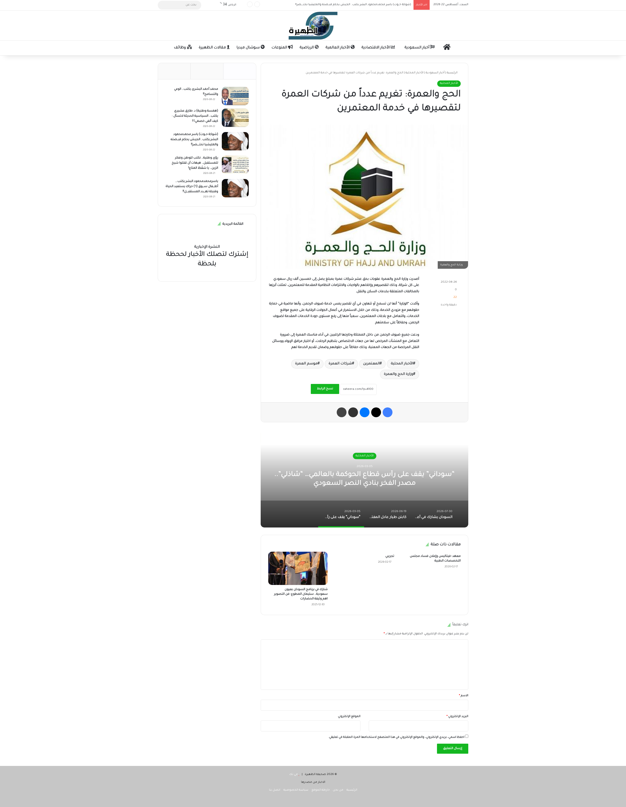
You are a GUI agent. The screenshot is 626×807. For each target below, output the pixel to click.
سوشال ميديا (248, 48)
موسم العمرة (306, 364)
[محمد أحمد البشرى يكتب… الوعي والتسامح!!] (235, 96)
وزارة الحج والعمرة (398, 374)
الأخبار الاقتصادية (376, 48)
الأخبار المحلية (414, 73)
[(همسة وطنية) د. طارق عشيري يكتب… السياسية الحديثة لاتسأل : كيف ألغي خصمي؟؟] (235, 118)
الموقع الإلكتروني (349, 716)
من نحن (338, 790)
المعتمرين (371, 364)
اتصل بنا (274, 790)
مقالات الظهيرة (213, 48)
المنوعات (279, 48)
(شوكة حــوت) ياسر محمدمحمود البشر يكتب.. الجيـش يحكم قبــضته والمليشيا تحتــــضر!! (194, 139)
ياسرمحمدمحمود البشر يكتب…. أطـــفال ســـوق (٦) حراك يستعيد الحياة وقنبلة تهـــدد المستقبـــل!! (192, 186)
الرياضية (307, 48)
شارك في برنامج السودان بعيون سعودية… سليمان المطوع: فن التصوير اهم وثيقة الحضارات (301, 594)
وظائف (180, 48)
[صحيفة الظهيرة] (313, 25)
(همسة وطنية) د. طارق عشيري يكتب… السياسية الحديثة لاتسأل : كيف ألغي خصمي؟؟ (195, 116)
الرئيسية (452, 73)
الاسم (463, 695)
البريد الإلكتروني (457, 716)
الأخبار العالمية (338, 48)
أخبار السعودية (417, 48)
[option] (364, 478)
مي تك (293, 774)
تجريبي (389, 556)
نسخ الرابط (325, 389)
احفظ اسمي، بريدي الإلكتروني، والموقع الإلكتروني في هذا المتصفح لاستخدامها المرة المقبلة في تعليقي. (396, 737)
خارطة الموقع (321, 790)
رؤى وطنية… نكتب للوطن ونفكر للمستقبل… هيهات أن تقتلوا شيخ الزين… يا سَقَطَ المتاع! (353, 4)
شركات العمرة (340, 364)
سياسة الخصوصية (295, 790)
